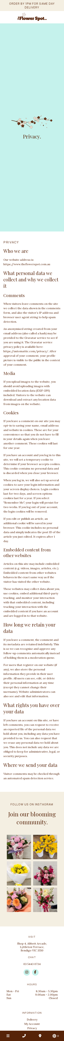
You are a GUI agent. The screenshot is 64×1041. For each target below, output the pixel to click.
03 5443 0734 (32, 964)
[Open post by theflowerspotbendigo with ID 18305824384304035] (19, 847)
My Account (32, 1024)
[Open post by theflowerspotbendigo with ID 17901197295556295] (45, 847)
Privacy (32, 1028)
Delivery (32, 1019)
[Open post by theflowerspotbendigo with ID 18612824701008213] (19, 900)
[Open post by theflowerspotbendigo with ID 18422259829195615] (45, 900)
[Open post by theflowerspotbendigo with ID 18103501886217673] (19, 873)
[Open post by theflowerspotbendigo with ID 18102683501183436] (45, 873)
